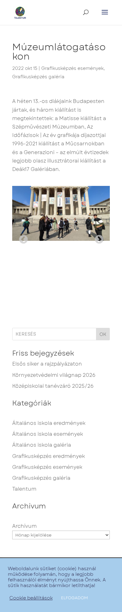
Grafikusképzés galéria (38, 77)
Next (97, 238)
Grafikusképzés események (72, 68)
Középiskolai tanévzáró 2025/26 (53, 386)
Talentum (24, 489)
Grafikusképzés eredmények (48, 456)
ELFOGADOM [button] (74, 598)
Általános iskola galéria (41, 445)
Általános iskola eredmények (48, 423)
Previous (21, 238)
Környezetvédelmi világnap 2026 (53, 375)
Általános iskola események (47, 434)
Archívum (24, 526)
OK (102, 334)
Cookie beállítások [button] (31, 598)
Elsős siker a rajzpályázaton (47, 363)
